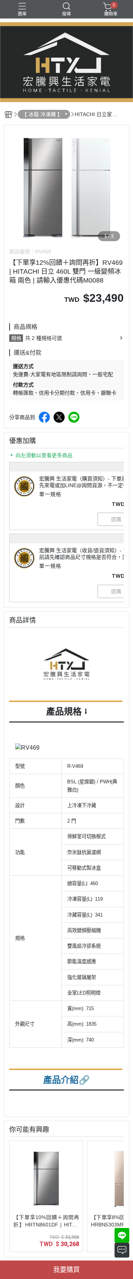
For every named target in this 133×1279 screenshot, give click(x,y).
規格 (16, 338)
